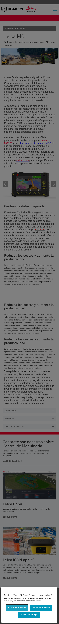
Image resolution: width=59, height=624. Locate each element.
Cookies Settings (29, 615)
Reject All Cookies (41, 608)
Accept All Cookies (17, 608)
